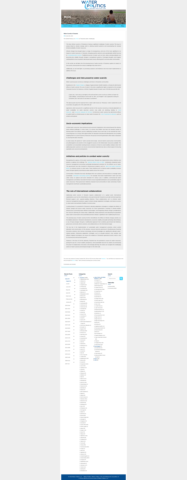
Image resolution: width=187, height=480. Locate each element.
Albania (82, 281)
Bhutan (82, 295)
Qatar (82, 411)
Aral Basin (97, 282)
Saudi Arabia (83, 417)
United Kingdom (84, 456)
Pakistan (83, 398)
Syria (82, 432)
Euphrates (97, 296)
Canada (82, 308)
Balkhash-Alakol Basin (100, 283)
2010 (67, 354)
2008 (67, 360)
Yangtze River (98, 342)
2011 (67, 350)
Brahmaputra (98, 285)
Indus (96, 304)
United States (84, 457)
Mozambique (83, 384)
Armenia (83, 286)
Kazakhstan (83, 358)
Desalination (98, 347)
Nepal (82, 389)
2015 (67, 337)
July (67, 283)
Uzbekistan (83, 461)
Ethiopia (82, 330)
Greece (82, 336)
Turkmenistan (84, 446)
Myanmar (83, 386)
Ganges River (98, 298)
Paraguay (83, 404)
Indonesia (83, 345)
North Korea (83, 397)
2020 (67, 321)
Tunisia (82, 443)
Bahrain (82, 292)
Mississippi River (99, 315)
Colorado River (98, 289)
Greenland (83, 338)
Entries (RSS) (112, 286)
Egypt (82, 329)
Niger (82, 393)
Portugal (83, 410)
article (76, 38)
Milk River (97, 313)
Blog (122, 26)
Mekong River (98, 311)
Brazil (82, 301)
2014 (67, 341)
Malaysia (83, 373)
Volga (96, 340)
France (82, 332)
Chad (82, 310)
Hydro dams (98, 353)
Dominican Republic (85, 325)
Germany (83, 334)
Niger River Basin (99, 320)
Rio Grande (97, 333)
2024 (67, 308)
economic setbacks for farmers (83, 112)
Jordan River (98, 305)
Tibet (82, 441)
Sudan (82, 430)
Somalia (82, 422)
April (68, 293)
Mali (81, 376)
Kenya (82, 360)
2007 (67, 363)
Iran (81, 347)
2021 (67, 318)
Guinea (82, 340)
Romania (83, 413)
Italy (81, 352)
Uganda (82, 452)
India (82, 343)
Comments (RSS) (112, 288)
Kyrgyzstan (83, 364)
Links (95, 360)
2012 (67, 347)
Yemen (82, 467)
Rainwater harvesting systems (81, 175)
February (69, 299)
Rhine (96, 331)
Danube (97, 293)
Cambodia (83, 303)
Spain (82, 428)
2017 (67, 331)
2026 (67, 278)
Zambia (82, 468)
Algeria (82, 283)
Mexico (82, 378)
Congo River (98, 291)
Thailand (83, 439)
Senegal (82, 419)
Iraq (81, 349)
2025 (67, 305)
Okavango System (99, 328)
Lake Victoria (98, 307)
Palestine (83, 400)
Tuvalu (82, 448)
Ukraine (82, 454)
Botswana (83, 299)
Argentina (83, 284)
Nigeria (82, 395)
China (82, 314)
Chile (82, 312)
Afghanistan (83, 279)
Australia (83, 288)
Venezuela (83, 463)
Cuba (82, 317)
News (95, 358)
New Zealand (84, 391)
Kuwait (82, 362)
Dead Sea (97, 294)
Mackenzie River (98, 309)
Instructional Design (110, 26)
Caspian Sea (98, 287)
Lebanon (83, 367)
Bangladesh (83, 294)
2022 (67, 315)
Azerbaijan (83, 290)
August (68, 281)
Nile (96, 322)
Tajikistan (83, 435)
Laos (82, 365)
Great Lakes (98, 300)
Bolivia (82, 297)
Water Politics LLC (77, 476)
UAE (82, 450)
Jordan (82, 356)
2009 (67, 357)
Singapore (83, 421)
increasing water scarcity (74, 55)
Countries (82, 277)
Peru (82, 406)
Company (80, 26)
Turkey (82, 444)
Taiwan (82, 433)
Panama (82, 402)
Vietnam (82, 465)
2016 (67, 334)
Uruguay (82, 459)
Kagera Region (80, 85)
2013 (67, 344)
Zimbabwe (83, 470)
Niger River (97, 317)
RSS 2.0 (73, 260)
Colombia (83, 316)
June (68, 286)
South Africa (83, 424)
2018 (67, 328)
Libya (82, 369)
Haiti (82, 341)
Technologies (97, 346)
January (68, 302)
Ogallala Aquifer (98, 326)
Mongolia (83, 380)
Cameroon (83, 305)
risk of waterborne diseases (108, 114)
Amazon (97, 280)
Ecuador (82, 327)
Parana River (98, 329)
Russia (82, 415)
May (68, 289)
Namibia (82, 387)
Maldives (83, 375)
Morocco (83, 382)
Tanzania (103, 258)
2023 (67, 312)
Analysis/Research (94, 26)
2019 (67, 324)
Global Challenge (67, 26)
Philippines (83, 408)
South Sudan (83, 426)
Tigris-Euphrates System (101, 337)
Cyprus (82, 319)
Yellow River (98, 344)
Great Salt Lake (98, 302)
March (68, 296)
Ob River (97, 324)
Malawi (82, 371)
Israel (82, 351)
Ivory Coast (83, 354)
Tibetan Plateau (98, 335)
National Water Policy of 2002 (96, 162)
